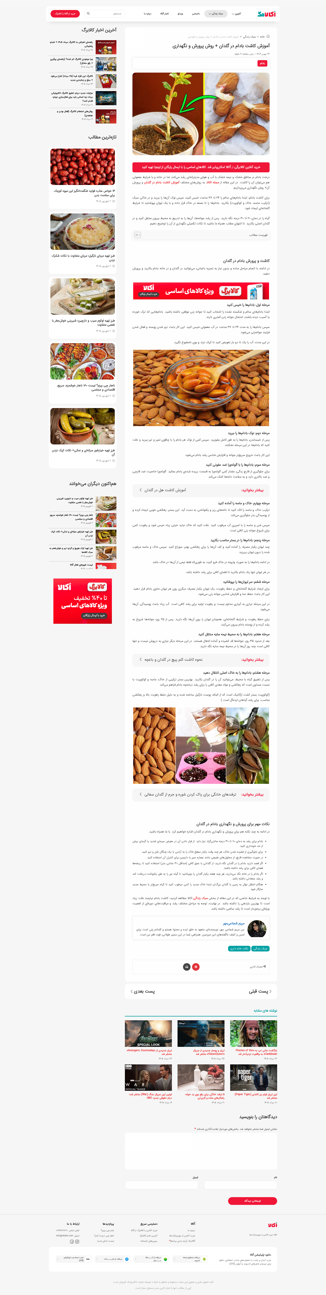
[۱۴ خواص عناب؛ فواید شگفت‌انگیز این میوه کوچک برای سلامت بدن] (82, 167)
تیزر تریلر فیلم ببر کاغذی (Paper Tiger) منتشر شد (256, 1096)
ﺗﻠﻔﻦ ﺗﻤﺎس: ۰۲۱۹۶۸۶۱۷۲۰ (67, 1230)
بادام (262, 63)
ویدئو (180, 13)
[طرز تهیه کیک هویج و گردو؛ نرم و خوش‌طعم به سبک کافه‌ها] (106, 537)
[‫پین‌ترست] (196, 967)
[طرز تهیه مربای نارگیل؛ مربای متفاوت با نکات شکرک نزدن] (82, 231)
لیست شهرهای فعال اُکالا (81, 548)
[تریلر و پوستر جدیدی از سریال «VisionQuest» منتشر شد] (201, 1033)
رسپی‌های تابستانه (148, 1241)
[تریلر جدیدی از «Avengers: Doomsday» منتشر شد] (148, 1033)
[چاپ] (187, 967)
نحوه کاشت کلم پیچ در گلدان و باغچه (174, 660)
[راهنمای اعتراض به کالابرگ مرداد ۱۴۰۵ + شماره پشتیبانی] (106, 47)
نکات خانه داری (239, 948)
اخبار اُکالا (164, 13)
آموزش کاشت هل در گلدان (165, 490)
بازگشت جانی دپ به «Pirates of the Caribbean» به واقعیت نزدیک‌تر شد (256, 1052)
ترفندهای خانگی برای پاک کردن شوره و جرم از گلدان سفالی (190, 794)
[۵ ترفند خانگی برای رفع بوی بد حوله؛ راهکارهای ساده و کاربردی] (201, 1077)
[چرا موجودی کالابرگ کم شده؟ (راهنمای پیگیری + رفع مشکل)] (106, 64)
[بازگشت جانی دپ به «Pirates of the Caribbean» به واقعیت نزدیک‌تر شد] (253, 1033)
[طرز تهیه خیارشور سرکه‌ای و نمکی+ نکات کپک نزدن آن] (82, 426)
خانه (262, 37)
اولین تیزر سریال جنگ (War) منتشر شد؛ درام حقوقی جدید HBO (150, 1096)
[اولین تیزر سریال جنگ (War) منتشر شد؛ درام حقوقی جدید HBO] (148, 1077)
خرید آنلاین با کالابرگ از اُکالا (144, 1230)
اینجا (157, 167)
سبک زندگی (217, 13)
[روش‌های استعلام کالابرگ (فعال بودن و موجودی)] (106, 116)
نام (275, 1177)
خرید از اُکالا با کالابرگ (65, 13)
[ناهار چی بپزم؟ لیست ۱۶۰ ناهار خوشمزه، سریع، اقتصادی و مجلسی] (82, 361)
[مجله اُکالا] (266, 14)
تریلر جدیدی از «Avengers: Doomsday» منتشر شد (149, 1052)
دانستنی (196, 13)
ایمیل (195, 1177)
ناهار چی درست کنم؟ (104, 1235)
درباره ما (147, 13)
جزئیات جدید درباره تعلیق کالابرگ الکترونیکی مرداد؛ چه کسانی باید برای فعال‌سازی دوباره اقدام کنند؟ (72, 97)
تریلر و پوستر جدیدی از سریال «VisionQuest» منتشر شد (209, 1052)
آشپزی (238, 13)
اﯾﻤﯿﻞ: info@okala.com (67, 1235)
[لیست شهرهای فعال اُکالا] (106, 553)
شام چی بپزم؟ (107, 1230)
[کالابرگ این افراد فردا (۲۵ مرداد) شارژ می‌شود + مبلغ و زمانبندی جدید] (106, 81)
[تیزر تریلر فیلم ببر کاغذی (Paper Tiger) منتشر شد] (253, 1077)
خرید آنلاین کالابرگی (247, 167)
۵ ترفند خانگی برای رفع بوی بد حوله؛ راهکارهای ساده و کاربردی (205, 1096)
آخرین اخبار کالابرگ (148, 1235)
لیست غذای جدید (105, 1241)
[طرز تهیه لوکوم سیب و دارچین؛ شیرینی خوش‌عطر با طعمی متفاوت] (82, 296)
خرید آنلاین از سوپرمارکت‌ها (182, 1235)
